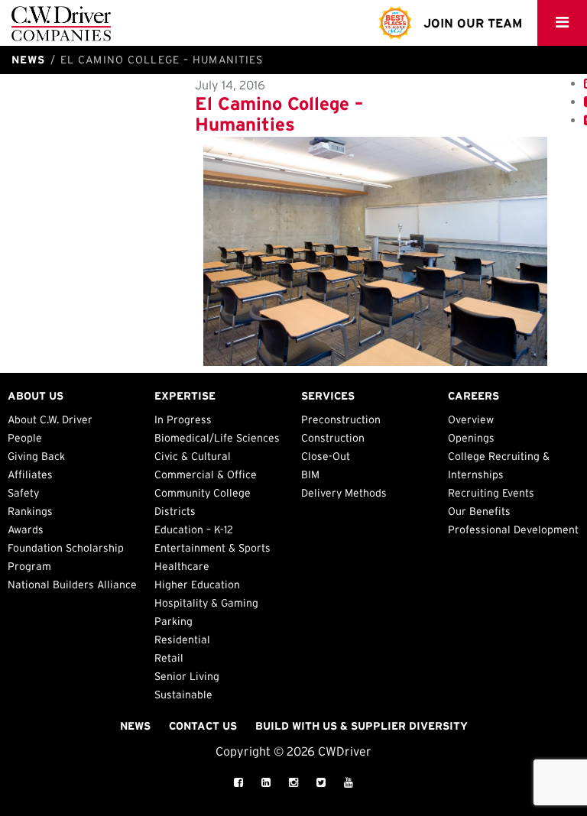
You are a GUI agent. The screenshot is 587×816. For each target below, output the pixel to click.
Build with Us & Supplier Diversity (361, 726)
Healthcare (181, 566)
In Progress (183, 419)
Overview (471, 419)
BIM (310, 474)
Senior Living (186, 676)
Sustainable (183, 694)
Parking (173, 621)
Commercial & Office (205, 474)
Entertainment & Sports (212, 548)
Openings (471, 438)
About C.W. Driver (50, 419)
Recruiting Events (491, 493)
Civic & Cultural (192, 456)
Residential (182, 639)
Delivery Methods (344, 493)
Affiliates (30, 474)
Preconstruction (341, 419)
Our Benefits (479, 511)
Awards (26, 529)
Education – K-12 (193, 529)
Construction (333, 438)
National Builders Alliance (72, 584)
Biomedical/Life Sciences (217, 438)
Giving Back (36, 456)
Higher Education (197, 584)
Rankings (30, 511)
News (135, 726)
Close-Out (325, 456)
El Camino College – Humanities (279, 113)
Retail (168, 658)
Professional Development (513, 529)
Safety (23, 493)
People (25, 438)
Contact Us (203, 726)
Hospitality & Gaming (206, 603)
